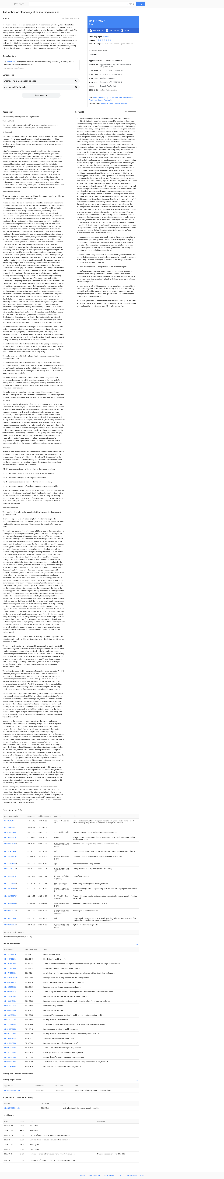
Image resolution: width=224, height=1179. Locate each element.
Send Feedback (94, 1175)
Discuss (124, 104)
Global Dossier (114, 104)
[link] (41, 63)
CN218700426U (10, 1052)
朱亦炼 (104, 40)
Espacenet (104, 104)
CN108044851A (10, 992)
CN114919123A (10, 959)
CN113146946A (10, 851)
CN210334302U (10, 1038)
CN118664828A (10, 1001)
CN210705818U (10, 987)
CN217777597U (10, 884)
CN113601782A (10, 856)
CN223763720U (10, 1024)
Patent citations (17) (100, 98)
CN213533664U (10, 1057)
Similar (126, 30)
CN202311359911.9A (12, 1090)
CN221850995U (10, 1029)
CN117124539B (10, 968)
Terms (121, 1175)
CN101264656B (10, 1043)
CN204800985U (10, 1006)
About (82, 1175)
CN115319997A (10, 876)
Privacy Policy (132, 1175)
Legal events (113, 98)
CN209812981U (10, 982)
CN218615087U (10, 896)
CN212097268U (10, 844)
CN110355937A (10, 964)
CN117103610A (10, 973)
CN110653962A (10, 837)
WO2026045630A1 (11, 978)
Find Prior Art (114, 30)
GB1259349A (9, 827)
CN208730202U (10, 1048)
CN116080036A (10, 918)
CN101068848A (10, 832)
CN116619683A (10, 1015)
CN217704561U (10, 869)
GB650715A (8, 821)
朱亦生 (98, 40)
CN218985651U (10, 911)
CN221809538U (10, 1062)
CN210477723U (10, 1034)
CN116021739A (10, 903)
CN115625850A (10, 889)
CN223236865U (10, 1066)
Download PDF (98, 30)
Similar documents (126, 98)
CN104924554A (10, 1010)
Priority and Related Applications (101, 100)
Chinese (105, 37)
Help (142, 1175)
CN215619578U (10, 996)
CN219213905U (10, 925)
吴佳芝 (110, 40)
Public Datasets (109, 1175)
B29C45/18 (11, 62)
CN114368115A (10, 864)
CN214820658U (10, 1020)
